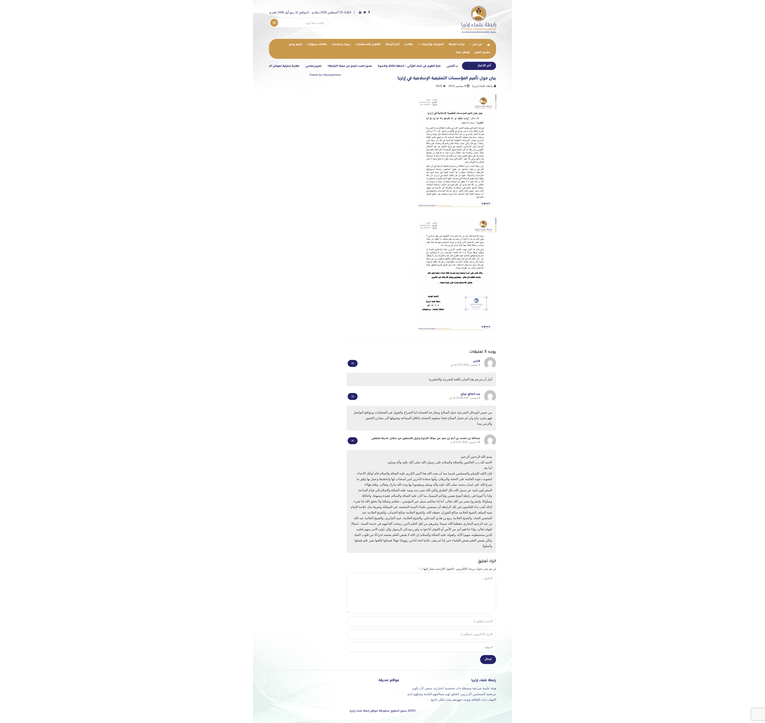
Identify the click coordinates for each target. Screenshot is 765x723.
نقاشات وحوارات (317, 44)
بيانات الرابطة (457, 44)
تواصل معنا (463, 52)
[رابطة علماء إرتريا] (478, 19)
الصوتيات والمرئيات (432, 44)
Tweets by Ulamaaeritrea (325, 74)
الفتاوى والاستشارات (368, 44)
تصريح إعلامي (346, 66)
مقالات (408, 44)
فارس (476, 361)
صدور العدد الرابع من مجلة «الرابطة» (383, 66)
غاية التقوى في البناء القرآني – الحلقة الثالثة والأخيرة (442, 66)
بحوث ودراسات (341, 44)
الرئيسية (488, 45)
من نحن (477, 44)
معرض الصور (482, 52)
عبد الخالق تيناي (470, 394)
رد (352, 363)
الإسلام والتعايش (271, 66)
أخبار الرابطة (392, 44)
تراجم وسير (295, 44)
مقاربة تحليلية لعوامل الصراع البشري (310, 66)
